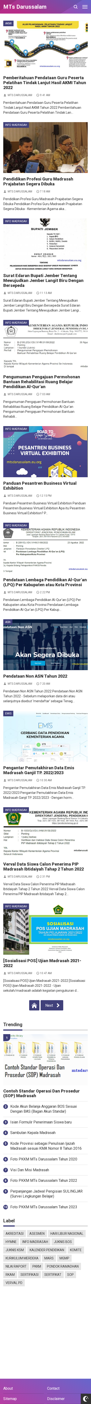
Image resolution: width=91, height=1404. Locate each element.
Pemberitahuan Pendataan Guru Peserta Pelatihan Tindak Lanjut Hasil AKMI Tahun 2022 (44, 82)
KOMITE (76, 1250)
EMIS (8, 713)
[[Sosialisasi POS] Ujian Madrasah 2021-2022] (45, 929)
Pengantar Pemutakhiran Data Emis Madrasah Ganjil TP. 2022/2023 (38, 770)
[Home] (34, 1005)
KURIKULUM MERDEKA (22, 1258)
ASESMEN (37, 1233)
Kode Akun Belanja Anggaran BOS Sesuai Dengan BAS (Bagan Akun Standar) (43, 1109)
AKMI (8, 23)
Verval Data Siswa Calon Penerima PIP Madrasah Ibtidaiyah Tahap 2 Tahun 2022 (43, 866)
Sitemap (10, 1398)
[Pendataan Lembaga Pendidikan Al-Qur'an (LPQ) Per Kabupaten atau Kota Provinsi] (45, 548)
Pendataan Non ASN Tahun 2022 (35, 676)
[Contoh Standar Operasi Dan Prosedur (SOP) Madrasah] (45, 1059)
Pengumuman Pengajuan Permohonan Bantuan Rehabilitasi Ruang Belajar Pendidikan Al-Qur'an (41, 381)
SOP (70, 1274)
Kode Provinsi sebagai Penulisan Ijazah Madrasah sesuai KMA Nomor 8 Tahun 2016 (46, 1146)
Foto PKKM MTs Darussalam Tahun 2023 (43, 1207)
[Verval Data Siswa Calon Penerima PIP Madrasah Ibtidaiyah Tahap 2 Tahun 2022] (45, 832)
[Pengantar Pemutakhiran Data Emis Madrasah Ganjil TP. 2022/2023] (45, 736)
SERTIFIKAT (52, 1274)
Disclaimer (56, 1398)
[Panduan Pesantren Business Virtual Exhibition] (45, 451)
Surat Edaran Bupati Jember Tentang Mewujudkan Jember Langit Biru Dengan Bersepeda (43, 280)
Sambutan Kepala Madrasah (33, 1132)
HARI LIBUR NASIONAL (66, 1233)
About (8, 1388)
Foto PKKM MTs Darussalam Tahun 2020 (43, 1159)
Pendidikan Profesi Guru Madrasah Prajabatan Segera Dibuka (38, 181)
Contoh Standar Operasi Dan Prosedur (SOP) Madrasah (41, 1093)
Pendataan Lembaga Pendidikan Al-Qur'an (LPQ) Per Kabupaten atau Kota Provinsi (45, 582)
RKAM (10, 1274)
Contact (53, 1388)
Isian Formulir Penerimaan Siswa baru (41, 1122)
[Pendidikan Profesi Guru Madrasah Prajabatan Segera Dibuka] (45, 147)
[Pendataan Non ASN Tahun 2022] (45, 644)
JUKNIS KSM (15, 1250)
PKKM (36, 1266)
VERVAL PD (14, 1283)
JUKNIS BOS (63, 1242)
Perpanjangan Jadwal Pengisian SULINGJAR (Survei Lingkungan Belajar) (46, 1193)
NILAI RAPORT (16, 1266)
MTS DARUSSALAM (20, 95)
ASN (7, 622)
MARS (49, 1258)
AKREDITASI (15, 1233)
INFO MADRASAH (16, 125)
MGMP (64, 1258)
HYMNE (11, 1242)
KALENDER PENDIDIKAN (47, 1250)
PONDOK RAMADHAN (63, 1266)
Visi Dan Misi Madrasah (29, 1170)
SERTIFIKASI (29, 1274)
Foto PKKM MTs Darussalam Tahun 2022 (43, 1180)
